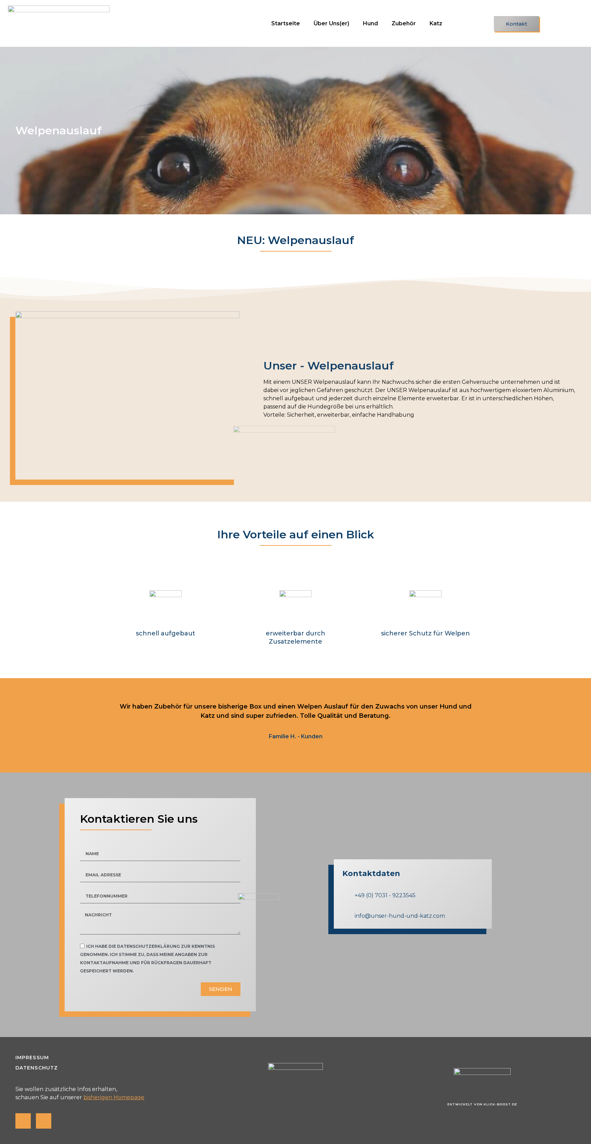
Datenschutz (36, 1068)
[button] (516, 23)
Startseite (285, 23)
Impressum (32, 1057)
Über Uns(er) (331, 23)
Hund (370, 23)
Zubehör (404, 23)
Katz (436, 23)
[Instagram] (43, 1121)
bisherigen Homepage (113, 1097)
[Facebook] (23, 1121)
